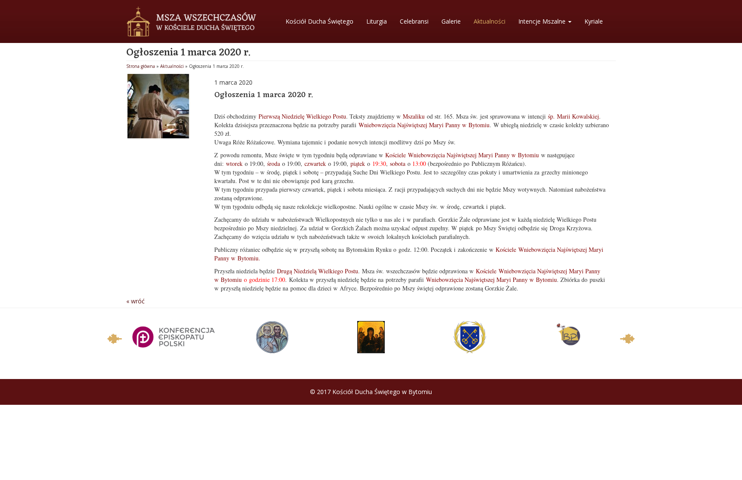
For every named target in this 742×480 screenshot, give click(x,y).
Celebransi (414, 21)
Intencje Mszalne (542, 21)
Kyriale (593, 21)
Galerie (451, 21)
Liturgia (376, 21)
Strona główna (140, 66)
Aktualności (489, 21)
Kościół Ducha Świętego (319, 21)
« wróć (135, 301)
